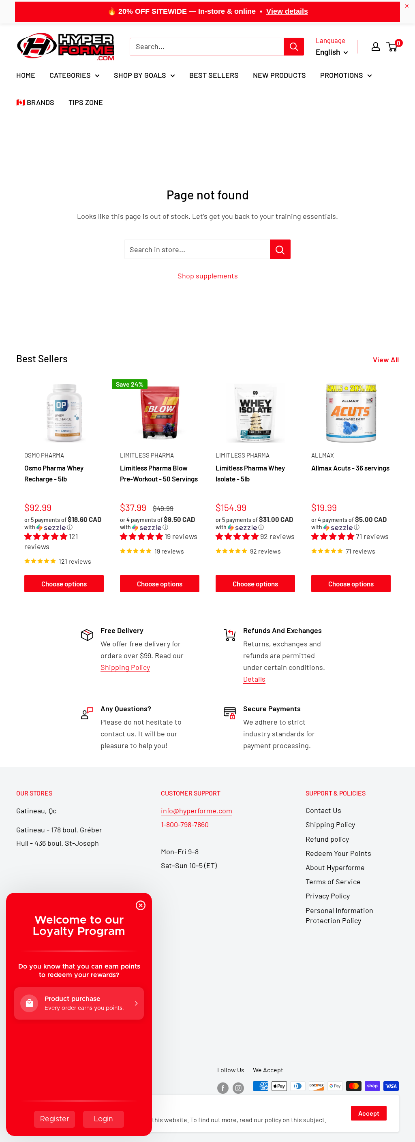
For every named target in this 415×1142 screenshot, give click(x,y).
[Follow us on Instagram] (238, 1087)
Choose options (64, 584)
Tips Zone (85, 102)
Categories (70, 75)
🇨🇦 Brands (35, 102)
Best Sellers (214, 75)
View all (386, 359)
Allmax (322, 455)
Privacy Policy (328, 895)
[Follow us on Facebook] (223, 1087)
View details (287, 11)
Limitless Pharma (147, 455)
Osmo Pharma (44, 455)
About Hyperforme (335, 867)
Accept (368, 1113)
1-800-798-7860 (185, 824)
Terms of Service (333, 881)
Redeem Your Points (338, 853)
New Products (279, 75)
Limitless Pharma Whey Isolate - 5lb (250, 473)
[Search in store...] (280, 249)
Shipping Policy (330, 824)
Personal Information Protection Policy (339, 915)
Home (25, 75)
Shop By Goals (140, 75)
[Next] (399, 488)
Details (254, 678)
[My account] (376, 46)
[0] (392, 46)
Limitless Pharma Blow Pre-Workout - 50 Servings (159, 473)
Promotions (341, 75)
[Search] (294, 47)
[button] (64, 523)
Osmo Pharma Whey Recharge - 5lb (53, 473)
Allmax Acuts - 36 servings (350, 468)
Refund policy (327, 838)
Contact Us (323, 810)
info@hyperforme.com (196, 810)
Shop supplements (208, 275)
